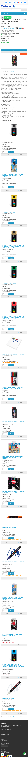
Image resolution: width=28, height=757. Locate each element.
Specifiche (12, 71)
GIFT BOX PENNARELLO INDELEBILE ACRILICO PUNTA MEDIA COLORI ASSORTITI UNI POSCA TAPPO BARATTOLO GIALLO (13, 211)
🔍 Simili (20, 713)
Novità (2, 739)
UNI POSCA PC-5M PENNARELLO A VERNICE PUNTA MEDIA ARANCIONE (13, 526)
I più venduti (4, 740)
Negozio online (5, 743)
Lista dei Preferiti (5, 752)
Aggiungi (14, 50)
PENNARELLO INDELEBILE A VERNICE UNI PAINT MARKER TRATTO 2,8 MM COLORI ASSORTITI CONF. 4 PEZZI (12, 634)
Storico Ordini (4, 751)
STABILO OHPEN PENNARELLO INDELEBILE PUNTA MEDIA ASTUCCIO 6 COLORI (12, 388)
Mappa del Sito (5, 734)
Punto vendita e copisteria (7, 742)
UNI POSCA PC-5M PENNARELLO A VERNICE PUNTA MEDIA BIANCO (13, 697)
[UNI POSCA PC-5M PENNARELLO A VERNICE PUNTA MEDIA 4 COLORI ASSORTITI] (14, 60)
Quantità (2, 44)
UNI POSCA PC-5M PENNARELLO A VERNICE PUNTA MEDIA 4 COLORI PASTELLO (13, 422)
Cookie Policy (4, 746)
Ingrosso (3, 744)
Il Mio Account (4, 750)
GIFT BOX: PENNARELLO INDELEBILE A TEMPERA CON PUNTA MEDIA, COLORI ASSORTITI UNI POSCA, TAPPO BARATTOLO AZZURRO (13, 666)
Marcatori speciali (17, 716)
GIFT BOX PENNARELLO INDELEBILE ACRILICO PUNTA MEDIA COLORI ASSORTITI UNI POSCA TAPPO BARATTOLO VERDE (13, 282)
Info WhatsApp (8, 17)
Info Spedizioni (5, 726)
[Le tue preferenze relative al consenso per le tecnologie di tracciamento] (2, 754)
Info (8, 713)
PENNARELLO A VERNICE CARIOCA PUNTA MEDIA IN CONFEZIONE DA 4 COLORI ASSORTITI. (12, 598)
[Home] (6, 3)
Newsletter (4, 754)
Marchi (3, 738)
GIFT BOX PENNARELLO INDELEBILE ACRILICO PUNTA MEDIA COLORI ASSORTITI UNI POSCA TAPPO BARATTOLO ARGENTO (13, 140)
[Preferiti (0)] (21, 3)
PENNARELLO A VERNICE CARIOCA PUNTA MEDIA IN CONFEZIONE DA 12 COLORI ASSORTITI (12, 457)
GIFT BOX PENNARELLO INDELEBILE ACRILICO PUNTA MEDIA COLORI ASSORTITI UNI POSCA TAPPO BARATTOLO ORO (13, 246)
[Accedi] (9, 3)
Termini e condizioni (6, 729)
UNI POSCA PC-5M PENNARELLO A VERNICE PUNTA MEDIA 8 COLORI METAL (13, 492)
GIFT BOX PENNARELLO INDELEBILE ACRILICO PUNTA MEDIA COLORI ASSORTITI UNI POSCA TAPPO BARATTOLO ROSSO (13, 317)
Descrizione (5, 71)
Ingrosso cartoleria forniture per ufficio (11, 725)
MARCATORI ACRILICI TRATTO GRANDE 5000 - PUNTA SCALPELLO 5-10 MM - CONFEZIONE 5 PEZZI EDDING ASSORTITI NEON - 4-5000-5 (13, 353)
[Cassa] (25, 3)
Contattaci (3, 733)
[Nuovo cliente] (13, 3)
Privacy (3, 728)
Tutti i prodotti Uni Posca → (8, 28)
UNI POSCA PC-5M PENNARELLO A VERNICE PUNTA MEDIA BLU (13, 562)
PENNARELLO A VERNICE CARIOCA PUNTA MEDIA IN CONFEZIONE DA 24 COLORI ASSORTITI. (12, 175)
